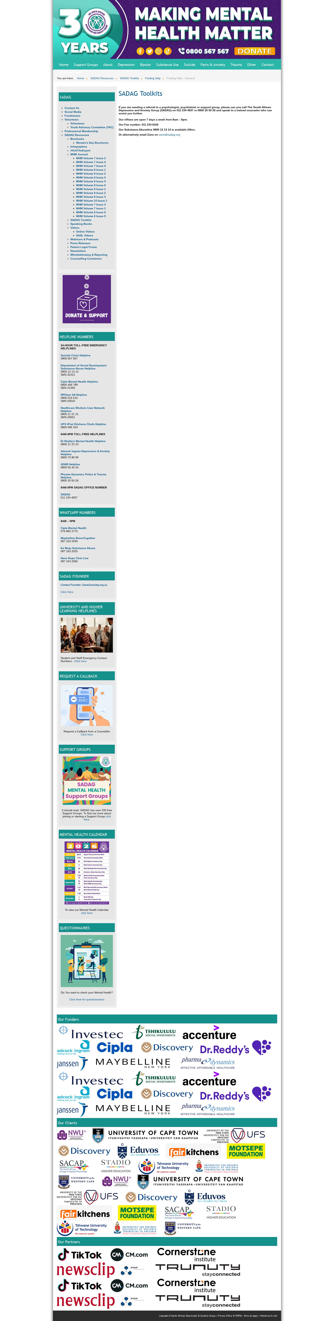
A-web (274, 1316)
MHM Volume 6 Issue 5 (91, 216)
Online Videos (85, 231)
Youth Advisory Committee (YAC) (91, 127)
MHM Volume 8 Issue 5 (91, 181)
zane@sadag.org (169, 134)
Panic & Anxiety (213, 64)
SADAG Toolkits (80, 220)
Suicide (189, 64)
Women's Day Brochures (92, 142)
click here (87, 912)
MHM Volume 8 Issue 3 (91, 177)
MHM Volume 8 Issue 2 (91, 173)
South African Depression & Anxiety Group (193, 1316)
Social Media (73, 111)
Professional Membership (81, 131)
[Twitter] (150, 51)
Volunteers (72, 119)
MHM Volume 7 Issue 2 (91, 158)
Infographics (78, 146)
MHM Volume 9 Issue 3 (91, 196)
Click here (80, 661)
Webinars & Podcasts (84, 239)
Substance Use (167, 64)
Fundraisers (72, 115)
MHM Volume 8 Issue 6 (91, 185)
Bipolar (145, 64)
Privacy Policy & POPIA (230, 1316)
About (107, 64)
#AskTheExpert (70, 72)
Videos (74, 227)
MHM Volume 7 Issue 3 (91, 204)
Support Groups (86, 64)
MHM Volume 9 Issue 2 (91, 192)
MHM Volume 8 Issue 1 (91, 169)
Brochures (77, 138)
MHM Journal (79, 154)
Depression (126, 64)
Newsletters (78, 250)
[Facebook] (141, 51)
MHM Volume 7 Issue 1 (91, 208)
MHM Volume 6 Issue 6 (91, 212)
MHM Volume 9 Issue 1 (91, 189)
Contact (268, 64)
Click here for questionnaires (86, 999)
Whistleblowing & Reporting (88, 254)
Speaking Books (81, 223)
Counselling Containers (86, 258)
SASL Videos (84, 235)
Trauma (236, 64)
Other (251, 64)
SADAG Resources (77, 135)
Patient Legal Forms (83, 247)
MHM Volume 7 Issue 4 (91, 162)
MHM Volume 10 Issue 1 (91, 200)
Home (63, 64)
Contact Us (72, 108)
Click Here (67, 591)
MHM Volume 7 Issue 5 (91, 165)
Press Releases (80, 243)
